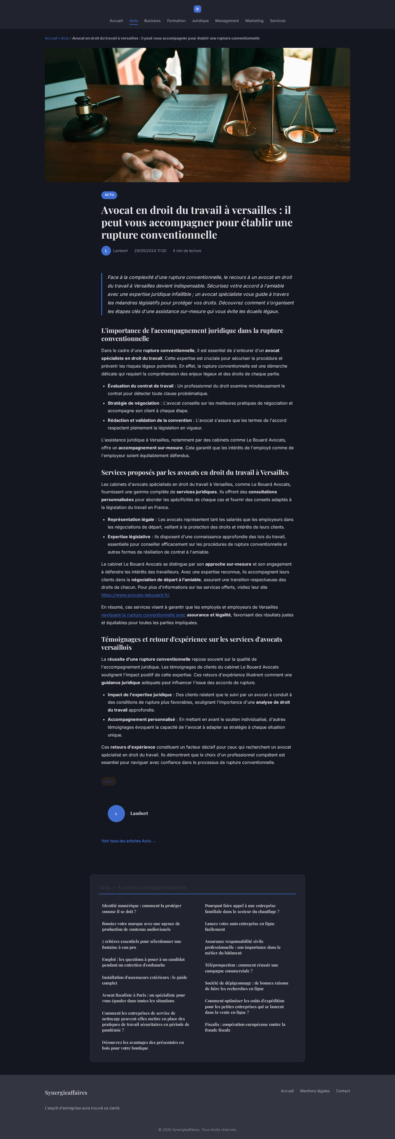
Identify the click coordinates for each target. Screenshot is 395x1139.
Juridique (200, 20)
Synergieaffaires (66, 1092)
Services (278, 20)
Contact (343, 1090)
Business (152, 20)
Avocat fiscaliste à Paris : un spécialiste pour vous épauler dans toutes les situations (143, 997)
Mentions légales (315, 1090)
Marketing (254, 20)
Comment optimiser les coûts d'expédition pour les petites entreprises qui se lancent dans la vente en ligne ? (244, 1006)
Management (227, 20)
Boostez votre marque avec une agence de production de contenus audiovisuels (141, 926)
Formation (176, 20)
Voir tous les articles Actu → (128, 840)
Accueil (116, 20)
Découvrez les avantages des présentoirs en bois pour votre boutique (143, 1045)
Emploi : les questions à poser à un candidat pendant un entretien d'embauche (143, 962)
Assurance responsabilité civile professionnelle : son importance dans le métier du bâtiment (243, 947)
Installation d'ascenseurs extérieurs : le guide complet (144, 980)
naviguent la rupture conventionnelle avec (143, 614)
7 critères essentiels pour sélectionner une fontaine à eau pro (141, 944)
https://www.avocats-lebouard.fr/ (135, 595)
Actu (134, 20)
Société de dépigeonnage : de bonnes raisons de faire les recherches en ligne (246, 985)
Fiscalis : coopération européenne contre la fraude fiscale (245, 1027)
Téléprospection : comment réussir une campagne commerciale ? (241, 967)
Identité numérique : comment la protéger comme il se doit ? (141, 908)
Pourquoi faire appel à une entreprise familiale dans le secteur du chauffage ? (242, 908)
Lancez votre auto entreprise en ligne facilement (240, 926)
